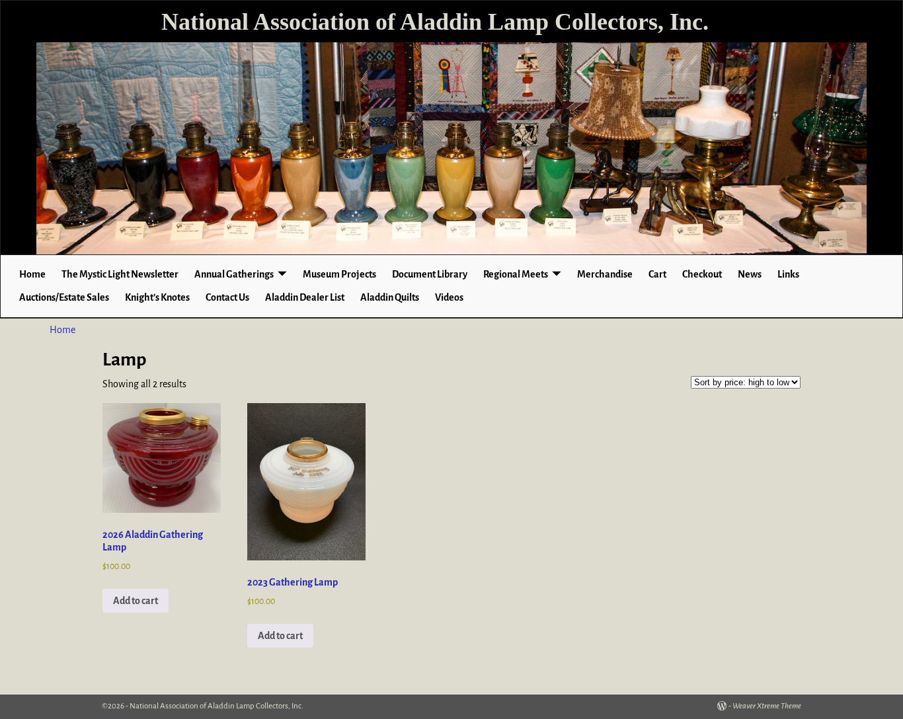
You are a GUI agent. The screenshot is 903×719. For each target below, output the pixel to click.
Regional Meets (515, 274)
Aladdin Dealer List (304, 297)
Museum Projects (339, 274)
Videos (449, 297)
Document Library (429, 274)
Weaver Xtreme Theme (766, 706)
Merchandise (605, 274)
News (750, 274)
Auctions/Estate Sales (64, 297)
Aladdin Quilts (389, 297)
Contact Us (227, 297)
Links (788, 274)
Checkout (702, 274)
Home (32, 274)
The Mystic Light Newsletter (119, 274)
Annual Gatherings (234, 274)
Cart (657, 274)
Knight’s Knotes (157, 297)
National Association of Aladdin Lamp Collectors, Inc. (435, 22)
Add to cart (135, 600)
